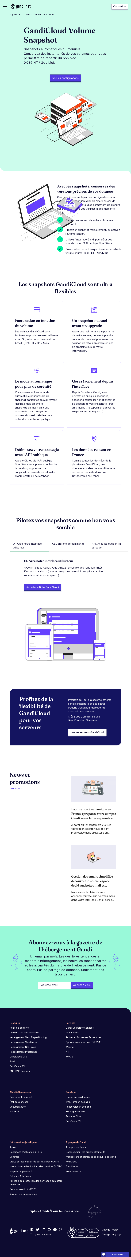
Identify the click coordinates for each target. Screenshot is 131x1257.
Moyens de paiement (21, 1171)
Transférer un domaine (78, 1101)
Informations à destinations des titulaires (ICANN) (36, 1166)
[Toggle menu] (5, 6)
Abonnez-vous (82, 985)
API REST (14, 1111)
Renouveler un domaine (78, 1106)
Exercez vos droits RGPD (23, 1189)
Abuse (13, 1147)
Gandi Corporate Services (80, 1027)
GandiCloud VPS (18, 1056)
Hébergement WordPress (23, 1042)
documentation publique (36, 419)
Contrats (14, 1156)
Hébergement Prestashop (24, 1051)
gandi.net (16, 14)
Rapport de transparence (23, 1194)
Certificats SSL (18, 1066)
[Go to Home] (21, 6)
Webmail (70, 1047)
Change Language (111, 1234)
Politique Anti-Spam (20, 1176)
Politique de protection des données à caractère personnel (36, 1182)
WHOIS (69, 1056)
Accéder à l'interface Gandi (42, 587)
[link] (32, 1229)
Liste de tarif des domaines (24, 1032)
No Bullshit (71, 1161)
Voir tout (15, 788)
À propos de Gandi (76, 1147)
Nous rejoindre (73, 1171)
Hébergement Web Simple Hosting (28, 1037)
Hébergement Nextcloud (23, 1047)
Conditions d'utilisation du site (26, 1152)
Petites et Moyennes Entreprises (83, 1037)
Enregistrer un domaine (78, 1097)
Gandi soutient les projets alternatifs (85, 1152)
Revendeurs (72, 1032)
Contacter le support (21, 1097)
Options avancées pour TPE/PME (83, 1042)
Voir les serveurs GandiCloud (87, 732)
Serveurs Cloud (74, 1116)
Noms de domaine (19, 1027)
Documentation (18, 1106)
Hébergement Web (76, 1111)
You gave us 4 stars (40, 1234)
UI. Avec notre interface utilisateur (27, 545)
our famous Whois (66, 1211)
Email (12, 1061)
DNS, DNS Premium (20, 1071)
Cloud (27, 14)
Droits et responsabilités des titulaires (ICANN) (35, 1161)
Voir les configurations (65, 78)
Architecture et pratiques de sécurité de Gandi (91, 1156)
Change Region (110, 1229)
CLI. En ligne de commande (68, 543)
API (67, 1051)
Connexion (119, 6)
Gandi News (72, 1166)
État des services (19, 1101)
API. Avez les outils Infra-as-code (107, 545)
